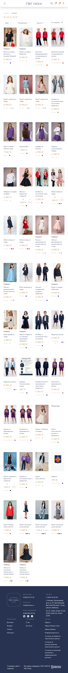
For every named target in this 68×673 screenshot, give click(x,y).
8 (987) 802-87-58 (29, 613)
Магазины (10, 633)
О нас (28, 622)
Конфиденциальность (52, 633)
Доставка (10, 622)
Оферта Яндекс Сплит (52, 626)
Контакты (29, 626)
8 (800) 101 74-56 (28, 597)
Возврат (10, 626)
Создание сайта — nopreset (14, 667)
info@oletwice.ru (28, 605)
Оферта (47, 622)
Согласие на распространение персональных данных (52, 644)
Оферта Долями (50, 629)
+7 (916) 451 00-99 (52, 597)
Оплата (9, 629)
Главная (6, 13)
